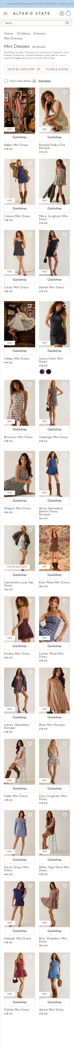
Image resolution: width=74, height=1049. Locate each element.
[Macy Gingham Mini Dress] (54, 182)
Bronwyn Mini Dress (18, 437)
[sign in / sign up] (61, 13)
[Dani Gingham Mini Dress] (54, 762)
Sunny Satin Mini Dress (51, 360)
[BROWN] (42, 371)
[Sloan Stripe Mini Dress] (19, 833)
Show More (37, 1028)
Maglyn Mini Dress (17, 508)
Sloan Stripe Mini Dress (16, 869)
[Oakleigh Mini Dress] (54, 403)
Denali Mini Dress (51, 287)
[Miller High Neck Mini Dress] (54, 833)
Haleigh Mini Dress (17, 938)
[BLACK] (48, 371)
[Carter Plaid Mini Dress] (54, 619)
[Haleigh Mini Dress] (19, 904)
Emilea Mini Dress (17, 653)
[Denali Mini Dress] (54, 253)
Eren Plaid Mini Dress (54, 582)
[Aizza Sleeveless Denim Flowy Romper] (54, 474)
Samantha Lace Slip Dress (19, 584)
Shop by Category (21, 69)
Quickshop (20, 137)
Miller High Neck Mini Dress (54, 869)
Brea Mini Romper (52, 725)
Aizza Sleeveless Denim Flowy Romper (51, 511)
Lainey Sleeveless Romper (16, 726)
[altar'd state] (31, 13)
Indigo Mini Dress (16, 358)
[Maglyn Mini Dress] (19, 474)
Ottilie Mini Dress (17, 1009)
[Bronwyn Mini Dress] (19, 403)
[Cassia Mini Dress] (19, 182)
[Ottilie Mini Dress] (19, 975)
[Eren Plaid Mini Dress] (54, 548)
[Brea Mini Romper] (54, 691)
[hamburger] (5, 13)
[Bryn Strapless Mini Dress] (54, 904)
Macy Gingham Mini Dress (53, 217)
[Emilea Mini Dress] (19, 619)
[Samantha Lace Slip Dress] (19, 548)
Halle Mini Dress (16, 796)
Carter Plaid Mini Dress (51, 655)
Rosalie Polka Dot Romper (52, 146)
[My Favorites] (30, 92)
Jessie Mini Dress (51, 1009)
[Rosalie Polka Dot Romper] (54, 111)
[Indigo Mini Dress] (19, 324)
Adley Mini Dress (16, 145)
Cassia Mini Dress (17, 216)
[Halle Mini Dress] (19, 762)
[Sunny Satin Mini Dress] (54, 324)
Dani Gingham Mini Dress (53, 797)
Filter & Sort (56, 69)
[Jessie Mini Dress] (54, 975)
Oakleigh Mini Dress (53, 437)
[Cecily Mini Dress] (19, 253)
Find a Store (44, 81)
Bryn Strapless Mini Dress (53, 940)
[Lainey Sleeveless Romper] (19, 691)
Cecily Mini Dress (16, 287)
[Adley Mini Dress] (19, 111)
